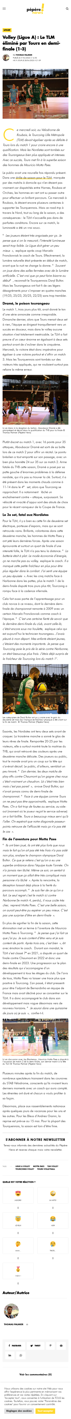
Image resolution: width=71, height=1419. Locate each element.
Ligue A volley (23, 1166)
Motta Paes (38, 1166)
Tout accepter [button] (45, 1411)
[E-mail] (27, 1324)
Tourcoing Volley (25, 1169)
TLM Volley (52, 1166)
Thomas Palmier (24, 55)
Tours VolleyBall (46, 1169)
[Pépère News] (35, 8)
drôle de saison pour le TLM (34, 177)
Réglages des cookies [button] (19, 1411)
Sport (7, 30)
